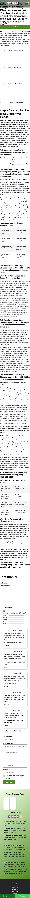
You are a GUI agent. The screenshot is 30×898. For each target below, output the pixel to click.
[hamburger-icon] (27, 3)
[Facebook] (9, 816)
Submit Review (9, 782)
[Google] (18, 816)
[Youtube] (15, 816)
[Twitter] (12, 816)
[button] (15, 102)
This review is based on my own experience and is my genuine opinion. (15, 777)
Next (18, 731)
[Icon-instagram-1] (21, 816)
